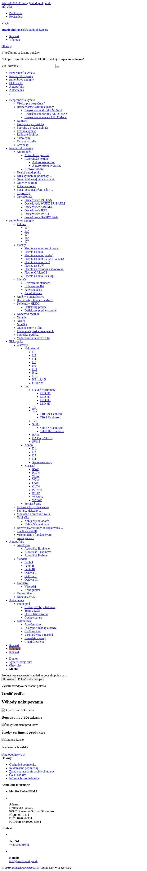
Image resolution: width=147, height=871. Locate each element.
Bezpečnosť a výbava (22, 72)
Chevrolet (15, 665)
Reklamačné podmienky (23, 768)
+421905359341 (12, 3)
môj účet (7, 6)
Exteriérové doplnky (21, 79)
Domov (13, 658)
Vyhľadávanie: (10, 65)
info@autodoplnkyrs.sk (36, 3)
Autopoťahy (16, 86)
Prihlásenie (15, 13)
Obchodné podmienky (22, 764)
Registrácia (16, 16)
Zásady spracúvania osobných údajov (32, 771)
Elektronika (16, 83)
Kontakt (14, 36)
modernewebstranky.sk (25, 867)
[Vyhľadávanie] (57, 66)
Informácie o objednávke (24, 778)
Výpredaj (14, 39)
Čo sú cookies (17, 775)
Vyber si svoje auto (20, 662)
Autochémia (16, 90)
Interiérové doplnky (21, 76)
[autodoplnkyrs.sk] (13, 754)
